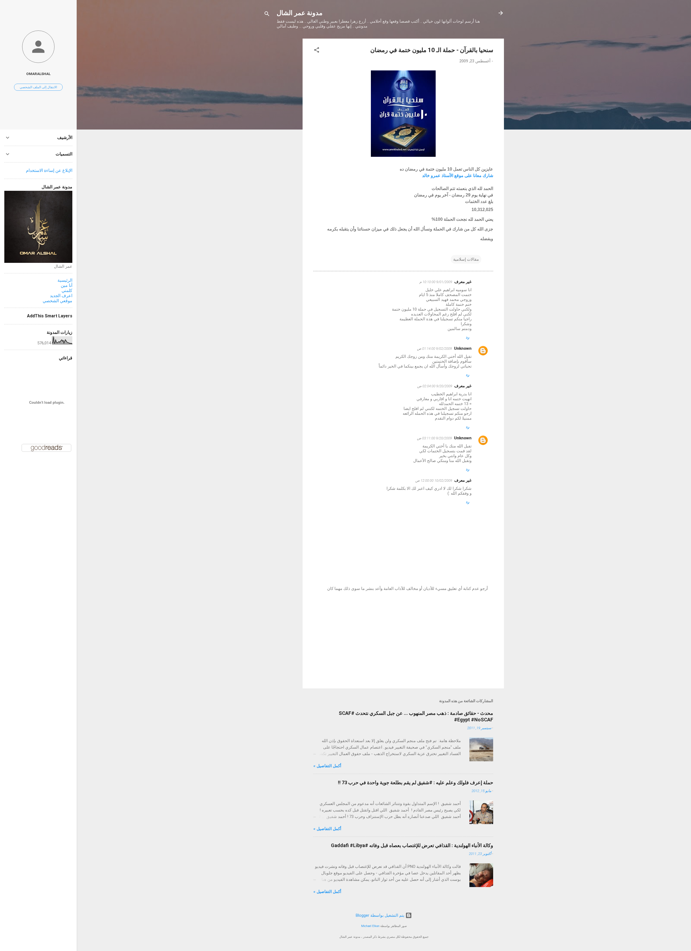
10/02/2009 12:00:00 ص (433, 480)
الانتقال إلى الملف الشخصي (38, 87)
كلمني (67, 290)
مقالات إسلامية (466, 259)
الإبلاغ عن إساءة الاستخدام (49, 170)
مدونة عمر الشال (300, 13)
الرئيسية (64, 280)
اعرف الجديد (61, 295)
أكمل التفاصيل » (327, 765)
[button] (316, 51)
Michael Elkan (370, 926)
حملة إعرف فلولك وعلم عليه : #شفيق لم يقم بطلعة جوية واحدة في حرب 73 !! (415, 782)
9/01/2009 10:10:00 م (435, 282)
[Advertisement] (281, 120)
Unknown (463, 348)
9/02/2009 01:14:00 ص (434, 349)
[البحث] (267, 14)
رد (467, 337)
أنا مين (66, 285)
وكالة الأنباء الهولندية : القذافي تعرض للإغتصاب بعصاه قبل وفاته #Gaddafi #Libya (412, 845)
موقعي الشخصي (57, 300)
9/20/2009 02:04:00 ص (434, 386)
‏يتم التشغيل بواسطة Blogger (380, 915)
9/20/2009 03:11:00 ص (434, 438)
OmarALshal (38, 74)
